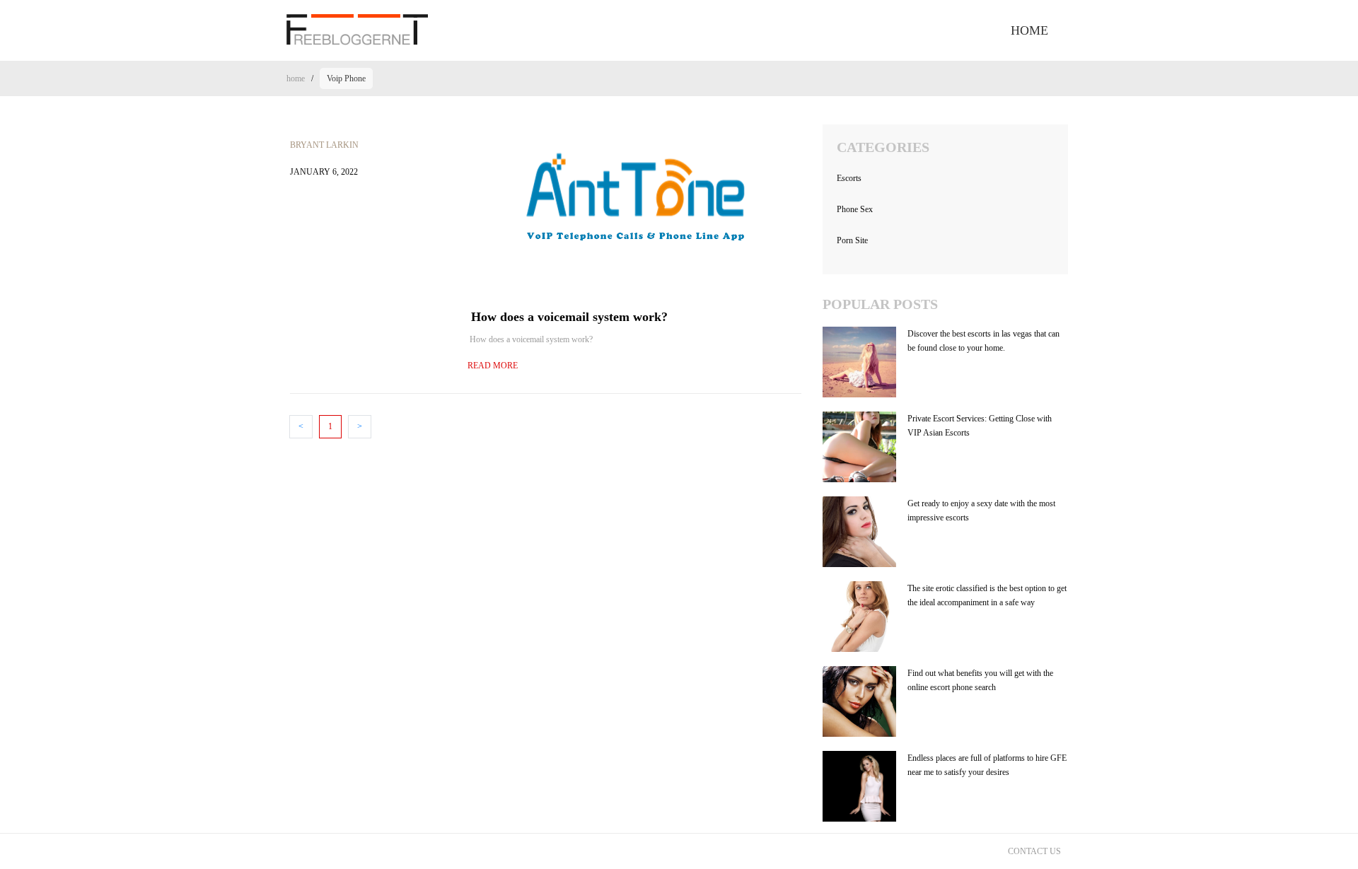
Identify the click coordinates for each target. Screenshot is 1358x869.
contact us (1034, 851)
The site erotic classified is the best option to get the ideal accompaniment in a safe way (987, 595)
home (1029, 30)
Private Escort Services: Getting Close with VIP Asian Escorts (979, 426)
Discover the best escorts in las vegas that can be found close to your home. (983, 341)
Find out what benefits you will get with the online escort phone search (980, 680)
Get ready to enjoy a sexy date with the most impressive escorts (981, 510)
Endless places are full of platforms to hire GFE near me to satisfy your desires (987, 765)
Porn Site (852, 240)
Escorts (849, 178)
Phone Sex (855, 209)
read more (493, 366)
